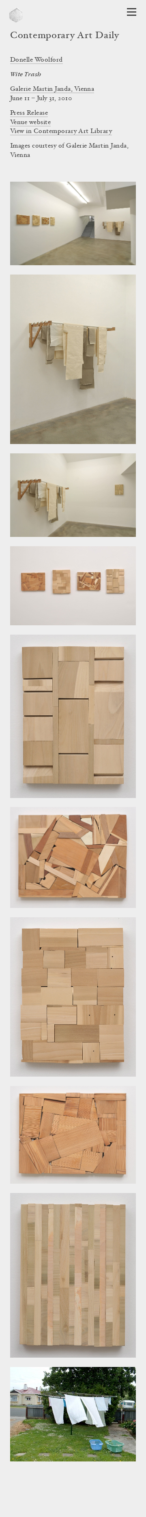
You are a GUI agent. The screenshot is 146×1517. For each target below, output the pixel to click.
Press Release (29, 113)
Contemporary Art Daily (64, 36)
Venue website (30, 122)
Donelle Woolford (36, 60)
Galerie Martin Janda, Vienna (52, 89)
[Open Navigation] (131, 12)
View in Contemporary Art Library (61, 131)
